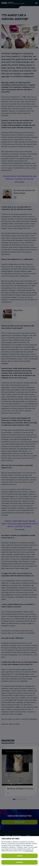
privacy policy (29, 851)
